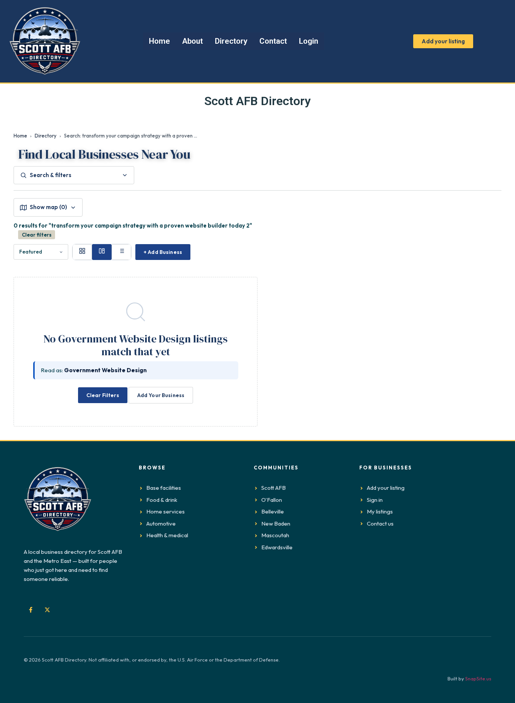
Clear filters (37, 235)
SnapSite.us (478, 678)
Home (20, 136)
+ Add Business (163, 252)
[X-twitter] (47, 610)
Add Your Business (160, 395)
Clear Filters (102, 395)
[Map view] (102, 252)
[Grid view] (82, 252)
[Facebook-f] (30, 610)
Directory (46, 136)
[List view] (121, 252)
